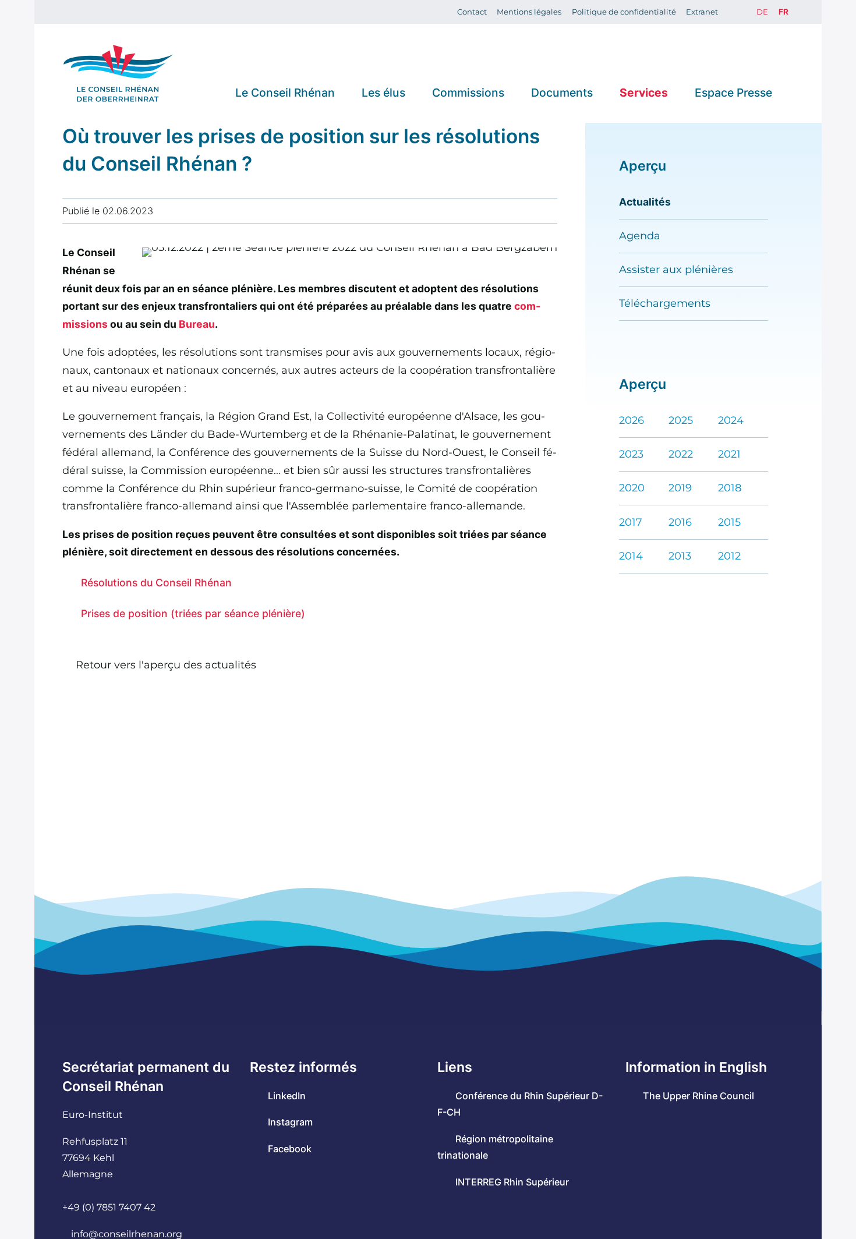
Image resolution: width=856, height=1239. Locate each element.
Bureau (197, 324)
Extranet (702, 11)
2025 (680, 420)
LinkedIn (286, 1096)
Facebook (289, 1149)
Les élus (383, 92)
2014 (631, 556)
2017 (630, 522)
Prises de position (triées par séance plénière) (193, 613)
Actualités (645, 202)
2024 (731, 420)
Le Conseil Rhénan (285, 92)
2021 (729, 454)
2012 (729, 556)
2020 (632, 488)
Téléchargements (664, 303)
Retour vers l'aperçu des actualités (166, 665)
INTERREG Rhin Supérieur (511, 1182)
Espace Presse (733, 92)
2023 (631, 454)
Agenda (639, 235)
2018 (729, 488)
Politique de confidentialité (624, 11)
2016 (680, 522)
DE (762, 11)
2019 (680, 488)
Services (644, 92)
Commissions (468, 92)
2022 (680, 454)
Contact (472, 11)
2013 (679, 556)
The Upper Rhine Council (698, 1096)
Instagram (290, 1122)
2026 (631, 420)
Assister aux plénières (676, 269)
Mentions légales (529, 11)
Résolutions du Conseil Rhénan (156, 582)
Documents (562, 92)
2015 (729, 522)
